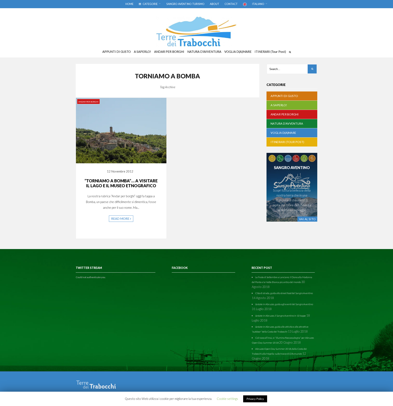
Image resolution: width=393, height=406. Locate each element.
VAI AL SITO (307, 219)
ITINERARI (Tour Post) (287, 142)
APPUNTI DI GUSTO (284, 96)
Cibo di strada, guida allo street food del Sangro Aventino (284, 293)
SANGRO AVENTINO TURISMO (185, 4)
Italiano (258, 4)
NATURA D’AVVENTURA (287, 123)
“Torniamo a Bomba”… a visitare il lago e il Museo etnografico (121, 183)
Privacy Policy (255, 398)
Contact (231, 4)
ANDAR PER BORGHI (88, 101)
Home (129, 4)
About (214, 4)
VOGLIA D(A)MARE (283, 132)
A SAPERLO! (279, 105)
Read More (120, 218)
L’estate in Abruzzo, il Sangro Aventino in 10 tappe (280, 315)
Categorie (150, 4)
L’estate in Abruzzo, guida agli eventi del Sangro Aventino (284, 304)
